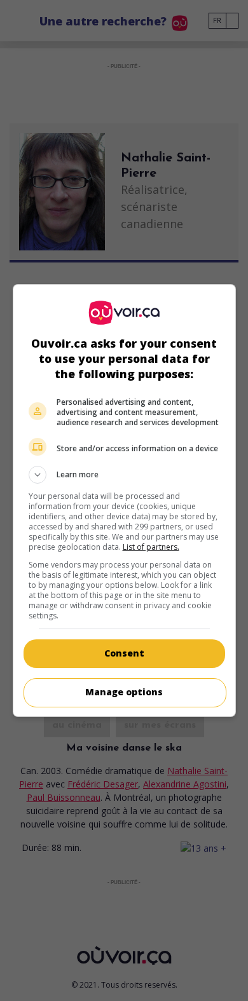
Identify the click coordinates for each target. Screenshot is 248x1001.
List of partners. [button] (151, 546)
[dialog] (124, 500)
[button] (124, 475)
